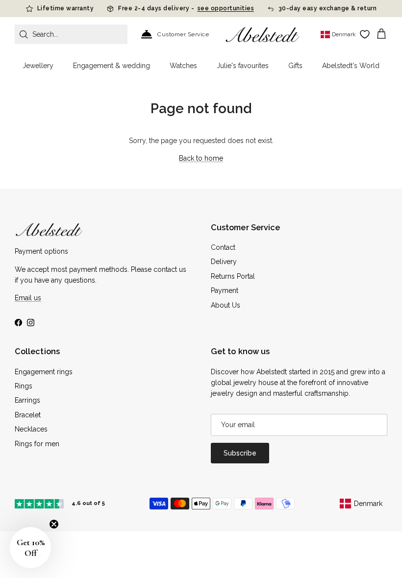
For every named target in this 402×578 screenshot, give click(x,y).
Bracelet (28, 415)
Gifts (295, 66)
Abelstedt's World (350, 66)
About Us (225, 305)
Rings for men (37, 444)
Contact (223, 247)
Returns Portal (233, 276)
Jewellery (38, 66)
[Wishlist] (364, 34)
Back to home (201, 158)
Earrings (27, 400)
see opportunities (226, 8)
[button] (30, 547)
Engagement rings (44, 372)
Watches (183, 66)
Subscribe (240, 453)
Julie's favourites (243, 66)
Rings (23, 386)
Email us (28, 298)
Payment (224, 290)
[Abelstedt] (263, 34)
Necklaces (31, 429)
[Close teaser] (54, 524)
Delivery (224, 261)
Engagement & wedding (111, 66)
